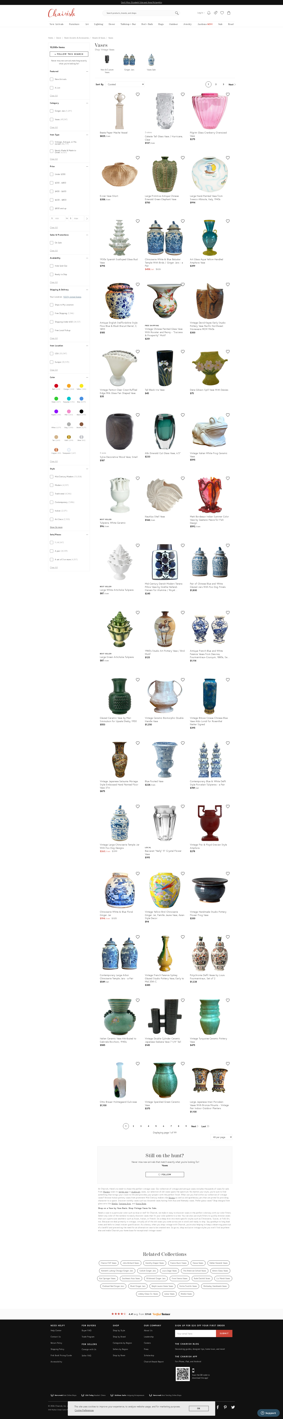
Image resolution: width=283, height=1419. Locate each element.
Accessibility (56, 1361)
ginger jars (123, 1192)
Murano (106, 1192)
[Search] (177, 13)
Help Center (56, 1330)
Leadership (149, 1336)
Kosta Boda (141, 1203)
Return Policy (56, 1343)
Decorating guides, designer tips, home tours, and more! (200, 1349)
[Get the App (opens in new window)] (182, 1374)
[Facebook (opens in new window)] (217, 1406)
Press (146, 1349)
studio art (135, 1192)
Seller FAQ (86, 1355)
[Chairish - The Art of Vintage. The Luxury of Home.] (61, 13)
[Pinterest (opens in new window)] (225, 1406)
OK (199, 1408)
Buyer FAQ (86, 1330)
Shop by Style (119, 1330)
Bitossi (172, 1197)
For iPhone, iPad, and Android (188, 1361)
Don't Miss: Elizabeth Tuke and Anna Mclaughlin (141, 2)
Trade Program (88, 1336)
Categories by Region (122, 1343)
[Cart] (229, 13)
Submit (224, 1333)
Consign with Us (89, 1349)
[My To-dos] (209, 13)
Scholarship (149, 1355)
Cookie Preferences (84, 1410)
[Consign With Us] (215, 13)
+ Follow (69, 54)
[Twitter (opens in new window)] (233, 1406)
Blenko (115, 1203)
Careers (147, 1343)
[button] (222, 13)
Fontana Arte (125, 1203)
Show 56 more (56, 527)
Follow (166, 1174)
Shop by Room (119, 1355)
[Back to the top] (276, 1402)
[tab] (69, 79)
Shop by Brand (119, 1336)
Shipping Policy (57, 1349)
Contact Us (56, 1336)
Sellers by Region (120, 1349)
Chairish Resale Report (154, 1361)
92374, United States (72, 297)
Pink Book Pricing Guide (61, 1355)
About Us (148, 1330)
